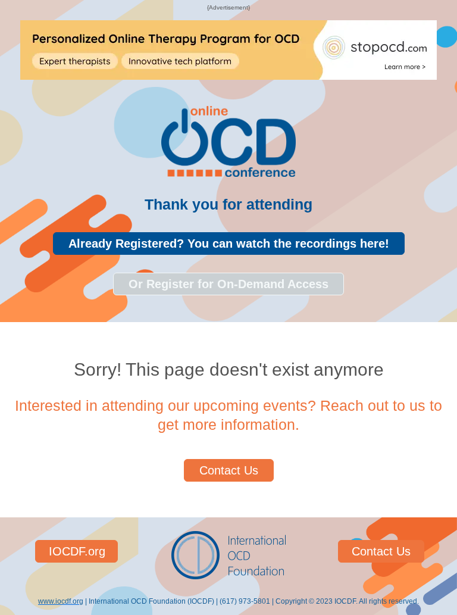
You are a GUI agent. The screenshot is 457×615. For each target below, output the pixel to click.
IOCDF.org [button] (77, 551)
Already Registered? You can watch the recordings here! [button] (228, 243)
